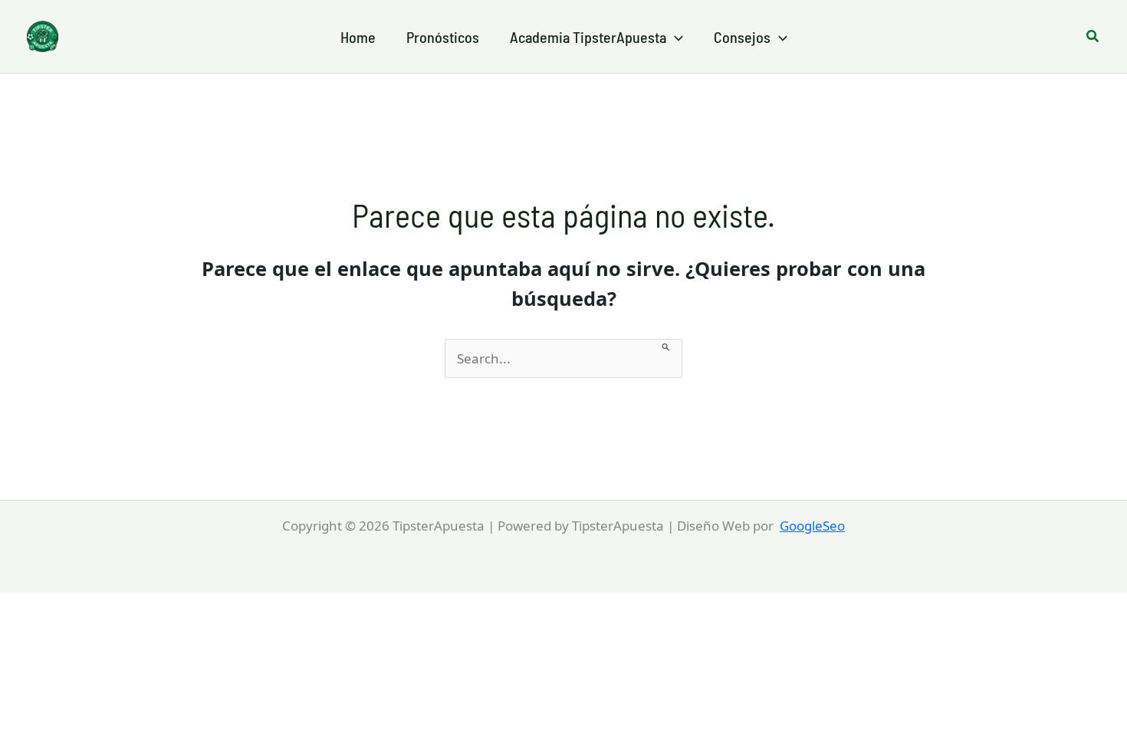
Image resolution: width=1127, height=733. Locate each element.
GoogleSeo (812, 525)
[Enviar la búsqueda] (666, 345)
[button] (674, 36)
